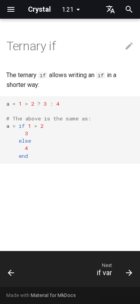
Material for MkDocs (53, 295)
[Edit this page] (129, 46)
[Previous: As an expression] (11, 271)
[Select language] (110, 9)
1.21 (68, 9)
